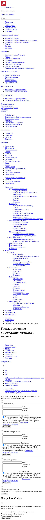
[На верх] (2, 400)
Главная (8, 318)
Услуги (3, 111)
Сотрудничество (11, 29)
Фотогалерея (9, 146)
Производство (10, 26)
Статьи (7, 165)
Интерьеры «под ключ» (13, 124)
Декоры (7, 44)
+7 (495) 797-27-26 (7, 7)
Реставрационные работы (14, 122)
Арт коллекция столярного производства (19, 68)
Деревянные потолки (12, 59)
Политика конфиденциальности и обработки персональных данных (21, 392)
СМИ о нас (9, 133)
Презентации (9, 159)
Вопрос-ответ (10, 167)
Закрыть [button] (4, 493)
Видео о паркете (11, 157)
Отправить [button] (6, 426)
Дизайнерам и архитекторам (15, 168)
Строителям (9, 174)
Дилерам (8, 170)
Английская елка (11, 81)
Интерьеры (5, 51)
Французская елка (11, 82)
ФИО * (24, 406)
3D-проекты (9, 148)
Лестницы (8, 60)
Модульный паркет (12, 38)
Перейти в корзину (7, 14)
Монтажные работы (12, 119)
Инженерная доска (11, 77)
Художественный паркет (10, 35)
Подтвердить (6, 518)
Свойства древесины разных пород (17, 100)
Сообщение (25, 415)
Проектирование (11, 126)
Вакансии (8, 139)
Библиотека (5, 142)
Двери (7, 57)
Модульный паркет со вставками (17, 42)
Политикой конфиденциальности (15, 423)
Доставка (8, 121)
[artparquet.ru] (6, 361)
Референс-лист (10, 28)
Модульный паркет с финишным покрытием (21, 40)
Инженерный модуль (12, 75)
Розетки (8, 46)
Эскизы (7, 152)
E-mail (24, 410)
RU (6, 370)
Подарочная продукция (9, 108)
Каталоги (8, 155)
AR (6, 374)
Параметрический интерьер (15, 62)
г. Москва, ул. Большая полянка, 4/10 (18, 381)
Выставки (8, 135)
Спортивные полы (7, 104)
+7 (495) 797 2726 (11, 383)
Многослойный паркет (9, 71)
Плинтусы (4, 110)
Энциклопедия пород (12, 161)
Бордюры (8, 48)
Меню (7, 24)
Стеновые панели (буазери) (15, 55)
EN (6, 372)
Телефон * (26, 408)
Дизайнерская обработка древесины (18, 117)
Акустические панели (13, 64)
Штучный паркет (7, 95)
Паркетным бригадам (12, 172)
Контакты (8, 31)
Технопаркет (9, 79)
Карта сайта (9, 389)
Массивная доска (7, 86)
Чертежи (8, 153)
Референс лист (10, 314)
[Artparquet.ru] (3, 5)
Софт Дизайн (10, 115)
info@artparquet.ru (11, 385)
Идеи (7, 163)
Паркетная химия (7, 106)
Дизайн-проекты (11, 150)
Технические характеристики (15, 90)
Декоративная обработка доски (16, 91)
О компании (5, 130)
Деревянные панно (12, 66)
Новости (8, 137)
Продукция (9, 22)
